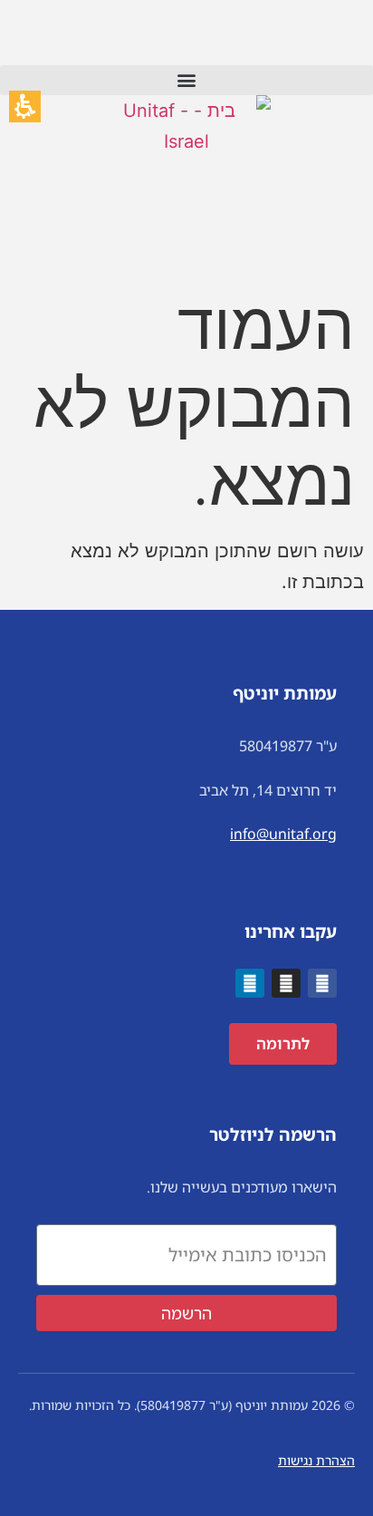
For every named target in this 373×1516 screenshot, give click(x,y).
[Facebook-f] (322, 983)
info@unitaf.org (283, 834)
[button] (186, 80)
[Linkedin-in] (249, 983)
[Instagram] (286, 983)
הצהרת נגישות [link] (316, 1460)
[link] (187, 171)
